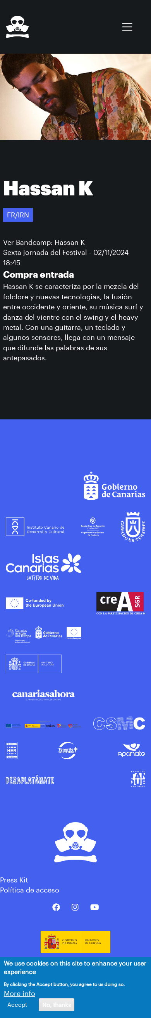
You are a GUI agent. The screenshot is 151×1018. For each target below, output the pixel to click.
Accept (17, 1004)
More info (19, 993)
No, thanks (56, 1004)
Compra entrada (38, 274)
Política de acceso (29, 890)
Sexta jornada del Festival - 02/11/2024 (66, 252)
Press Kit (14, 880)
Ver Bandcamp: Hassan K (44, 242)
